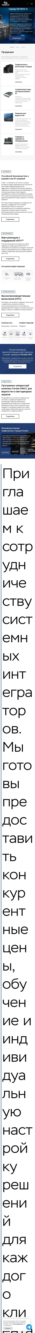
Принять (8, 1328)
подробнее (5, 452)
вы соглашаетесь (18, 1324)
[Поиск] (27, 4)
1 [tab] (12, 45)
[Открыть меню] (31, 4)
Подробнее (17, 38)
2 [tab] (17, 45)
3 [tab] (23, 45)
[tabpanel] (17, 26)
